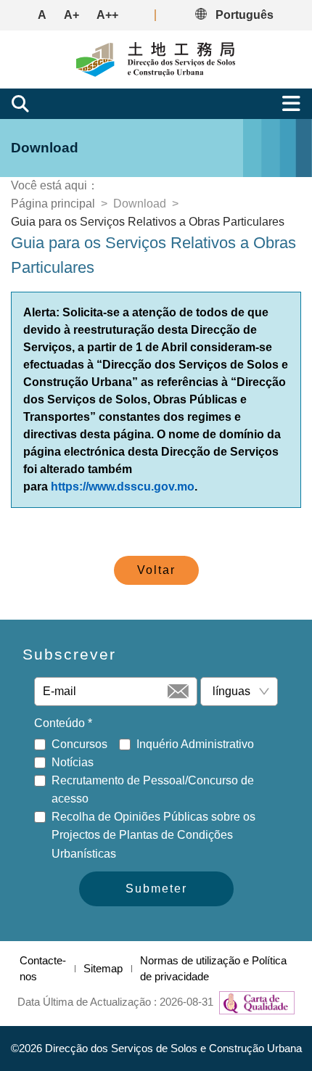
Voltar (156, 570)
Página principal (53, 203)
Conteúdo (63, 723)
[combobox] (233, 691)
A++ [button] (107, 15)
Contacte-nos (43, 968)
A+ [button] (71, 15)
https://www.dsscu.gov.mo (122, 486)
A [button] (42, 15)
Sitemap (103, 968)
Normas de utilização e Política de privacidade (213, 968)
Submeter (156, 888)
